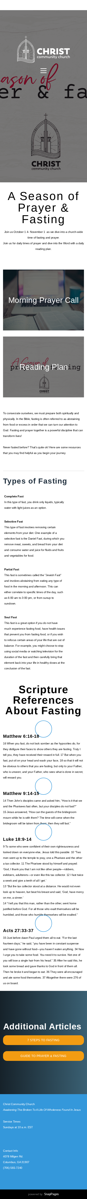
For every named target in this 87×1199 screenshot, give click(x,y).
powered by (43, 1194)
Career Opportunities (16, 1139)
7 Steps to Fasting (43, 1040)
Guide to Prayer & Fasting (43, 1056)
